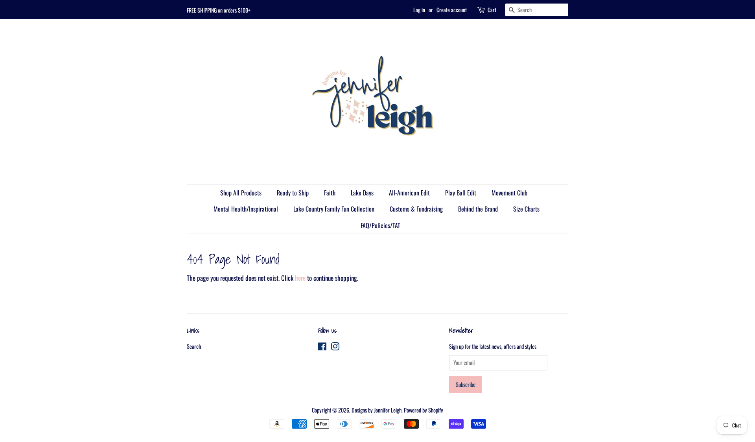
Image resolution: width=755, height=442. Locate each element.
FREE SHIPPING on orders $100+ (218, 10)
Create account (451, 10)
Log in (419, 10)
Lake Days (362, 192)
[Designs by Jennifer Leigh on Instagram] (335, 347)
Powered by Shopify (423, 410)
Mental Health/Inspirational (246, 209)
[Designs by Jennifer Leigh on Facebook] (322, 347)
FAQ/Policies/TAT (380, 225)
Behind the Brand (478, 209)
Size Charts (526, 209)
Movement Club (509, 192)
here (300, 278)
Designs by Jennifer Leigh (376, 410)
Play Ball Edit (460, 192)
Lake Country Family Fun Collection (333, 209)
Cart (492, 10)
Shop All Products (240, 192)
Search (194, 346)
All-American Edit (409, 192)
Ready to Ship (293, 192)
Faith (329, 192)
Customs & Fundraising (416, 209)
